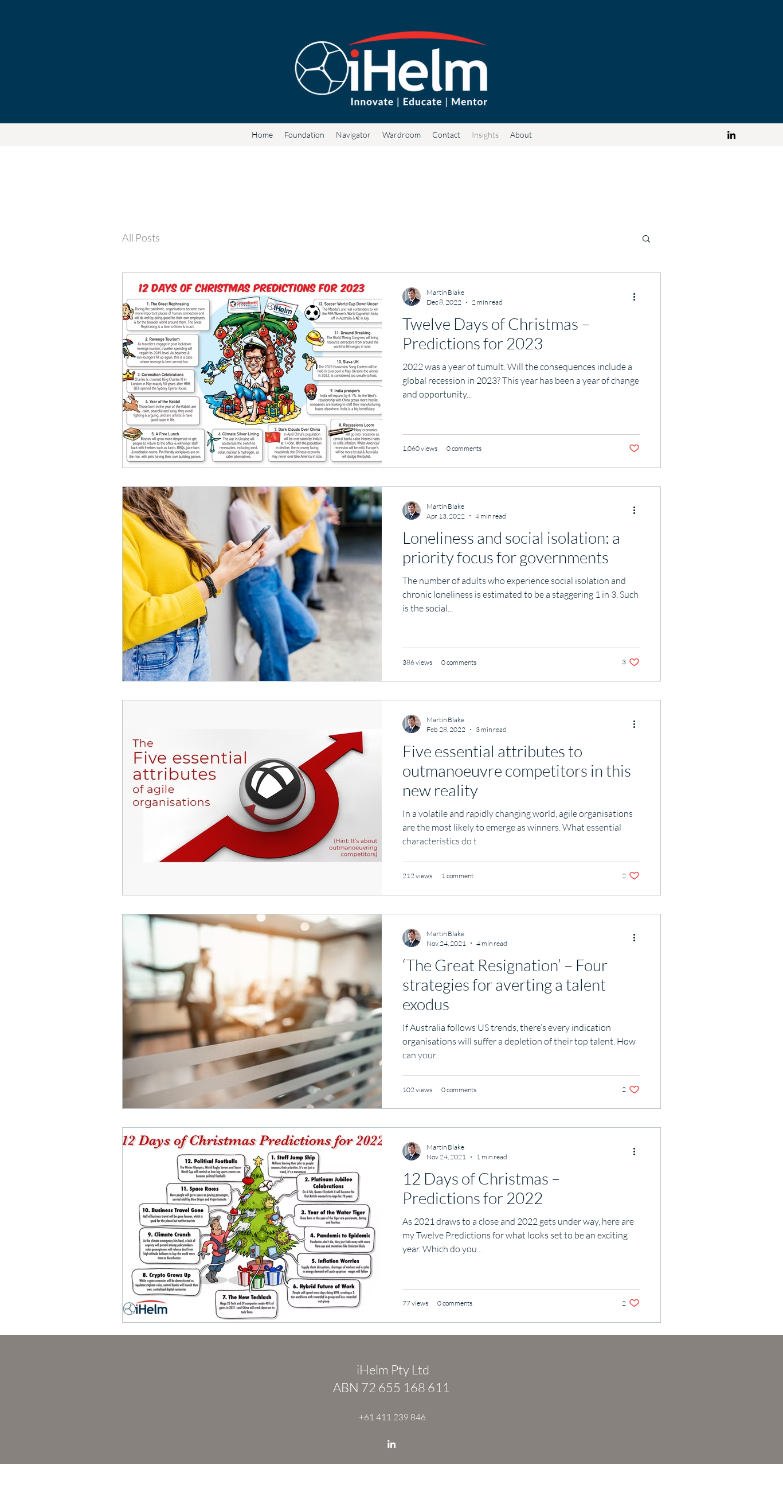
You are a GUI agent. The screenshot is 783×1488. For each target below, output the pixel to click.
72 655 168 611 (406, 1387)
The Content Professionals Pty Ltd (409, 1481)
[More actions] (638, 296)
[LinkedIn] (731, 135)
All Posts (141, 237)
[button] (646, 239)
